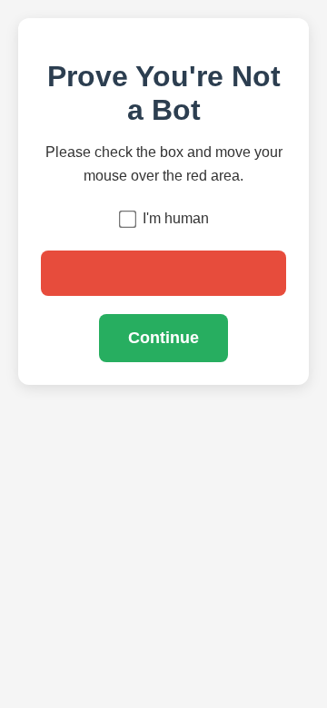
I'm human (176, 218)
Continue (163, 338)
